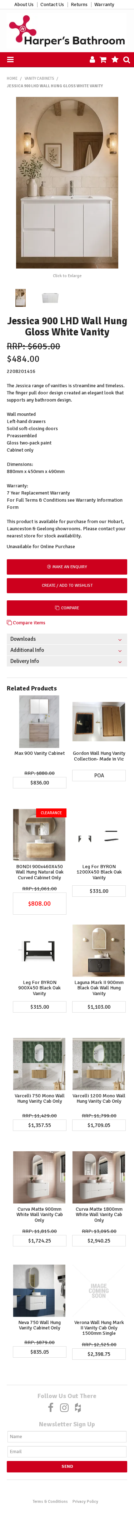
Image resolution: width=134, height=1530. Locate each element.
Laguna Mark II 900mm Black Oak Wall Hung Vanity (99, 988)
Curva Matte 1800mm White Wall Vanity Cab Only (99, 1214)
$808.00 (39, 903)
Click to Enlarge (67, 275)
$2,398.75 (99, 1354)
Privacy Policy (85, 1501)
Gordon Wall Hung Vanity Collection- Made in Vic (99, 756)
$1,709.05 (99, 1125)
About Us (24, 4)
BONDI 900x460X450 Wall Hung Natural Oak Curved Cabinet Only (40, 872)
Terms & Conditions (50, 1501)
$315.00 (39, 1007)
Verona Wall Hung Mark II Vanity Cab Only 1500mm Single (99, 1328)
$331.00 (99, 891)
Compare (70, 607)
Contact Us (52, 4)
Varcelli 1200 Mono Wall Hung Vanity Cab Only (99, 1098)
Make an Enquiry (70, 566)
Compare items (28, 623)
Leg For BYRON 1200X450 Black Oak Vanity (99, 872)
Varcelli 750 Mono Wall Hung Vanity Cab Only (40, 1098)
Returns (79, 4)
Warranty (104, 4)
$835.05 (39, 1352)
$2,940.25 (99, 1241)
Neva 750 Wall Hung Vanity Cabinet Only (39, 1325)
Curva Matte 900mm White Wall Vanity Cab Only (39, 1214)
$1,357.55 (39, 1125)
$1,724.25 (39, 1241)
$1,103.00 (99, 1007)
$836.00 (39, 782)
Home (12, 78)
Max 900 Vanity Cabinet (39, 753)
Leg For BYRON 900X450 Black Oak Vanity (39, 988)
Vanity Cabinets (39, 78)
